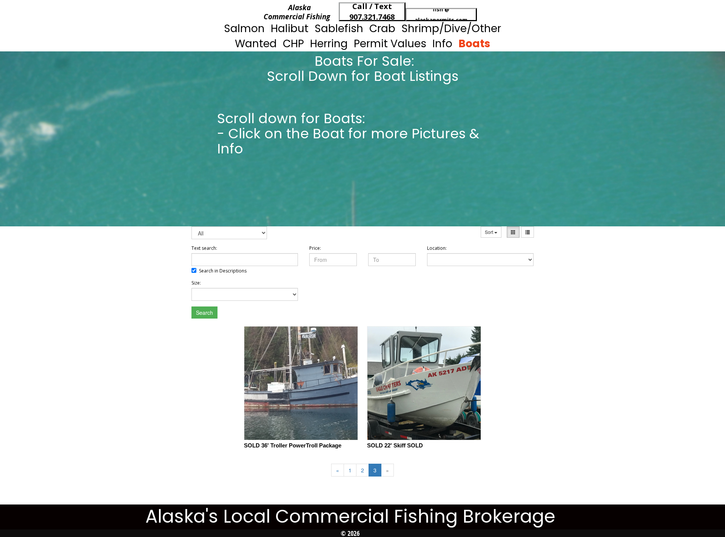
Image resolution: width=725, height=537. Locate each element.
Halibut (290, 28)
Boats (474, 43)
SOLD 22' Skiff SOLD (395, 445)
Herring (329, 43)
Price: (315, 248)
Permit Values (390, 43)
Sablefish (339, 28)
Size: (196, 283)
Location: (437, 248)
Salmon (244, 28)
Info (442, 43)
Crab (382, 28)
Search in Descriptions (223, 271)
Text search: (204, 248)
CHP (293, 43)
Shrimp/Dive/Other (451, 28)
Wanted (256, 43)
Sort (489, 232)
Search (204, 312)
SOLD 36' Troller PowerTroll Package (292, 445)
